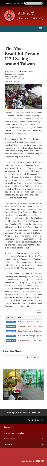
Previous (7, 97)
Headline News (32, 359)
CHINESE (9, 3)
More (38, 314)
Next (40, 97)
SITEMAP (18, 3)
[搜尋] (41, 3)
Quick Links (34, 421)
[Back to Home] (24, 15)
